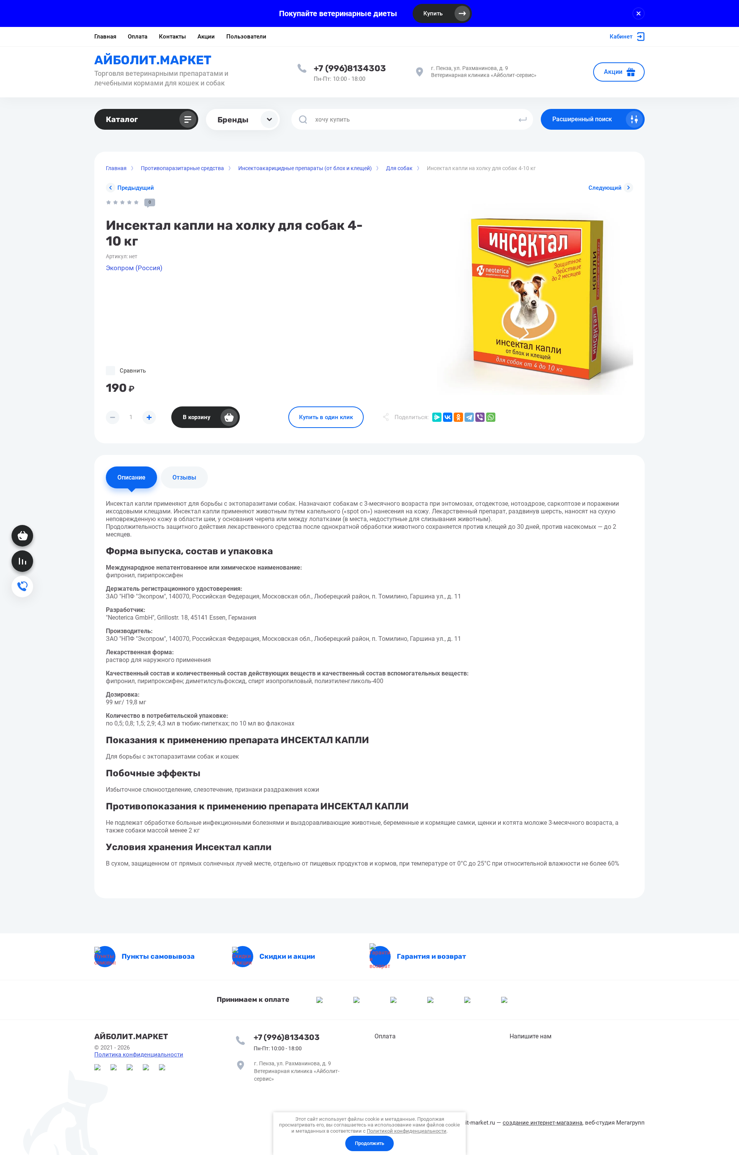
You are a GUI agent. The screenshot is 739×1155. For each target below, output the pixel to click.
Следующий (605, 188)
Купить (433, 13)
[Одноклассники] (458, 417)
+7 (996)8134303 (350, 68)
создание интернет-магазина (542, 1122)
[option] (535, 297)
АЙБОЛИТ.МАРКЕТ (152, 60)
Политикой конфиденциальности (406, 1131)
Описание (131, 477)
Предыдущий (135, 188)
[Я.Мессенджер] (436, 417)
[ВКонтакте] (447, 417)
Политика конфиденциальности (138, 1054)
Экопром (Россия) (134, 268)
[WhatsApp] (490, 417)
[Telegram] (469, 417)
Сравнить (133, 370)
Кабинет (621, 36)
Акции (613, 71)
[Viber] (480, 417)
